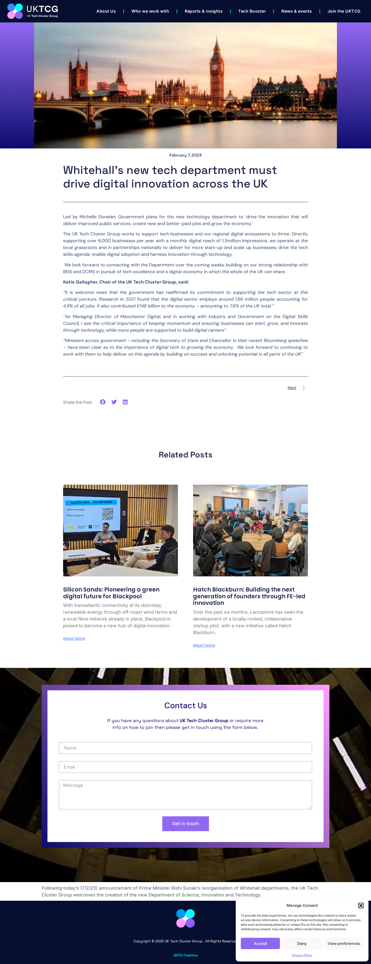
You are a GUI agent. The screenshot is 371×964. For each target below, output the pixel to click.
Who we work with (150, 11)
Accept (260, 943)
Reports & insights (204, 11)
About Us (106, 11)
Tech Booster (252, 11)
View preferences (344, 943)
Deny (302, 943)
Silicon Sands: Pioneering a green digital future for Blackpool (111, 593)
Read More (74, 639)
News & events (296, 11)
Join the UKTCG (344, 11)
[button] (360, 905)
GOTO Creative (186, 955)
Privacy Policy (302, 955)
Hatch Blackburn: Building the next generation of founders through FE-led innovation (249, 596)
